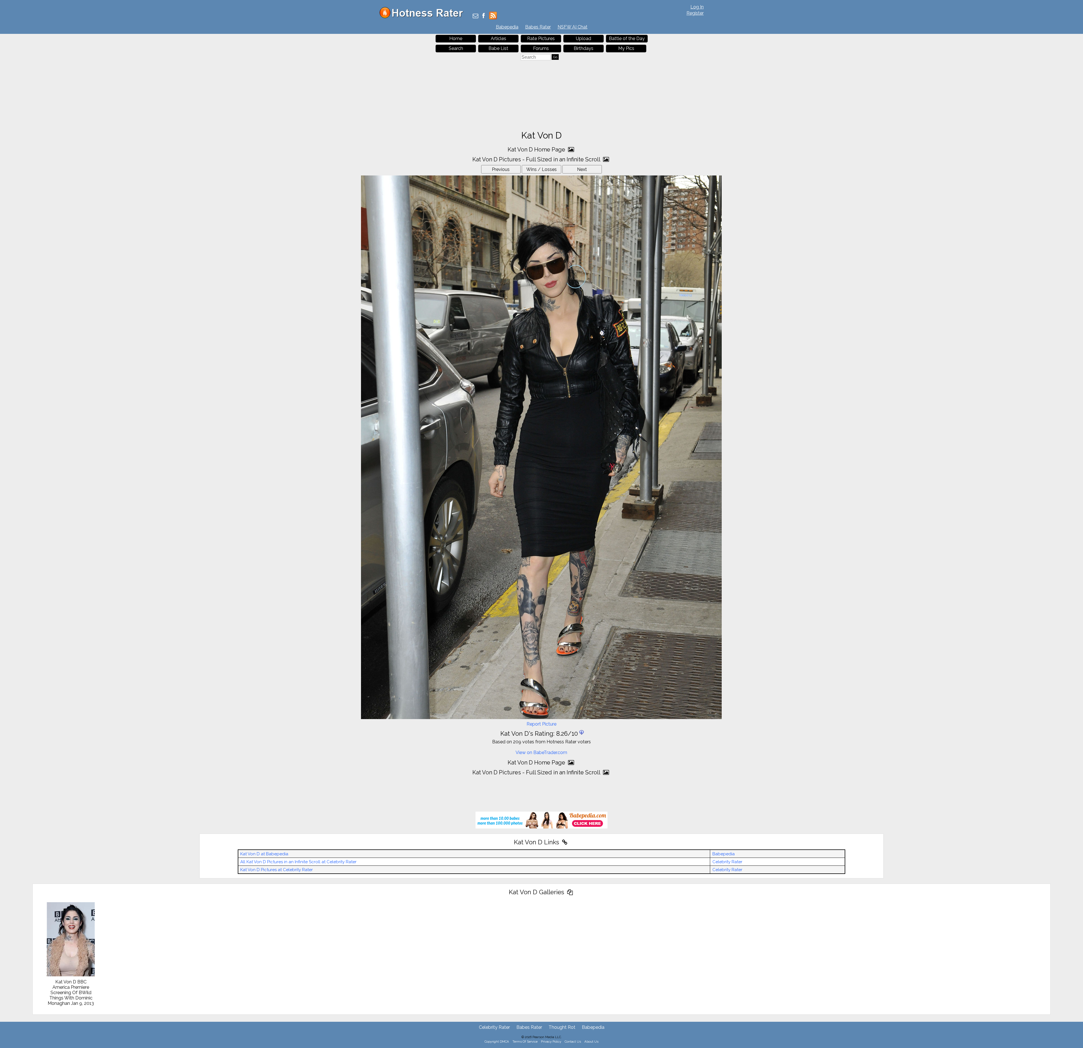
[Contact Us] (475, 16)
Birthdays (583, 48)
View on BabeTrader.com (541, 752)
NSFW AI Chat (572, 27)
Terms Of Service (525, 1041)
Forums (541, 48)
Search (456, 48)
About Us (591, 1041)
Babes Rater (538, 27)
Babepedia (507, 27)
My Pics (626, 48)
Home (455, 38)
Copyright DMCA (497, 1041)
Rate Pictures (541, 38)
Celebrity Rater (727, 861)
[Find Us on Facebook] (483, 16)
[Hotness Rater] (423, 16)
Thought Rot (562, 1027)
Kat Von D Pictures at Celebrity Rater (276, 869)
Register (695, 13)
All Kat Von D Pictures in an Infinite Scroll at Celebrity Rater (298, 861)
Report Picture (541, 724)
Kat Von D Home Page (537, 149)
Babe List (498, 48)
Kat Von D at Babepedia (264, 853)
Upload (583, 38)
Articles (498, 38)
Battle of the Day (627, 38)
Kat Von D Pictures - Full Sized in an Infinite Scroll (537, 159)
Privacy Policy (551, 1041)
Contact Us (573, 1041)
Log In (697, 7)
